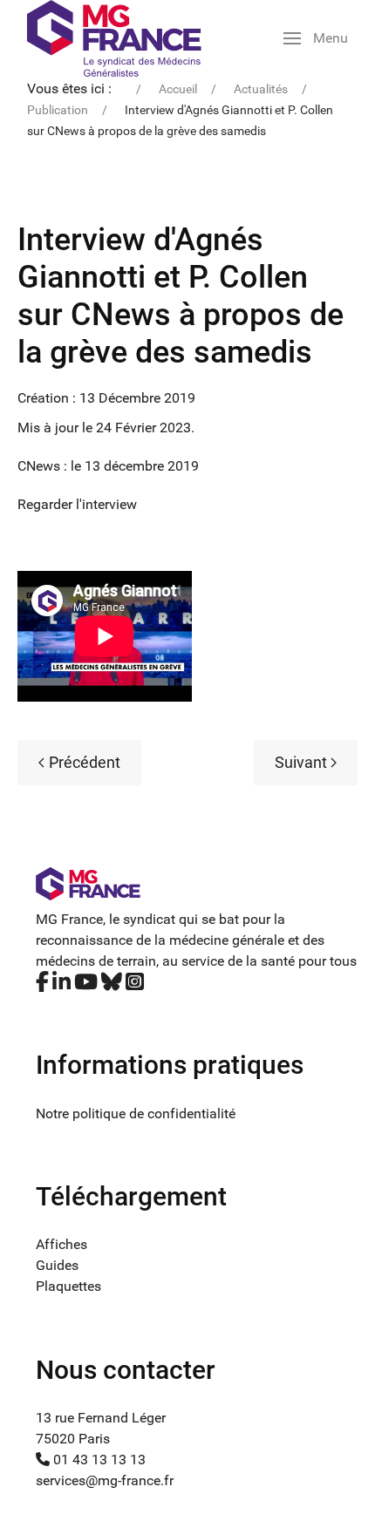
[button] (315, 38)
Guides (57, 1265)
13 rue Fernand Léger (101, 1417)
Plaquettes (68, 1286)
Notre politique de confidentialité (135, 1113)
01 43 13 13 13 (98, 1459)
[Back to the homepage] (114, 38)
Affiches (61, 1244)
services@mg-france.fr (105, 1480)
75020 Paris (73, 1438)
